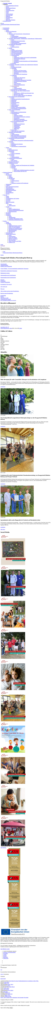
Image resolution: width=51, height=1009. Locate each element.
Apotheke (10, 177)
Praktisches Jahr (9, 232)
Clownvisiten (14, 129)
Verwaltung (8, 212)
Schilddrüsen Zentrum (13, 163)
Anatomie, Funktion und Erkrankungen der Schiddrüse (22, 165)
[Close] (1, 966)
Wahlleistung (8, 184)
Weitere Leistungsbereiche (19, 84)
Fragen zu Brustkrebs (15, 153)
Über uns (5, 195)
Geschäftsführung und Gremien (12, 198)
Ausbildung (8, 223)
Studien (15, 82)
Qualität (7, 206)
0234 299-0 (6, 982)
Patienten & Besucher (7, 172)
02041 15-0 (6, 983)
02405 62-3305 (8, 996)
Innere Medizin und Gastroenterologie (16, 96)
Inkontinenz (16, 62)
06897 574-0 (7, 995)
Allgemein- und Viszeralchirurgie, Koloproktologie (19, 33)
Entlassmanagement (10, 189)
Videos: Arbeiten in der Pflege (14, 241)
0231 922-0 (7, 985)
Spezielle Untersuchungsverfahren (18, 107)
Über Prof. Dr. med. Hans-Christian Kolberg (20, 90)
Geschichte (8, 199)
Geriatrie (10, 48)
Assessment (16, 59)
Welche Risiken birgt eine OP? (20, 171)
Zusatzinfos (13, 63)
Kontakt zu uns (11, 242)
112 (1, 969)
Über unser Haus (12, 240)
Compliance (8, 215)
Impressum (5, 957)
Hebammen (16, 73)
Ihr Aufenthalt (9, 174)
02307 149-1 (6, 988)
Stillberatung (16, 128)
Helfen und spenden (10, 202)
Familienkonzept (17, 125)
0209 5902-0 (12, 986)
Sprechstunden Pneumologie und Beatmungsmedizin (22, 140)
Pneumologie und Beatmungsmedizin (16, 138)
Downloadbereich (9, 192)
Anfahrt (7, 197)
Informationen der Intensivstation (18, 41)
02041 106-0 (9, 328)
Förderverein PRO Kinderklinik (18, 131)
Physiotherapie (11, 178)
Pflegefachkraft (11, 231)
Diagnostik (13, 166)
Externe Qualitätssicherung (14, 209)
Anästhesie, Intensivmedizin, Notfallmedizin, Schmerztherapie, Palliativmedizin (25, 38)
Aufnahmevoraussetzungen (17, 52)
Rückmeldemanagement (11, 190)
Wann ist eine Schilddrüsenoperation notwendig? (24, 170)
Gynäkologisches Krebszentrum (15, 158)
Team (12, 181)
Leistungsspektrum (15, 46)
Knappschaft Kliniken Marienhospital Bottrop (10, 24)
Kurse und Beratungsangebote (17, 121)
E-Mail (20, 328)
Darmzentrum (11, 154)
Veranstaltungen (9, 187)
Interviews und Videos (18, 94)
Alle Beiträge (3, 847)
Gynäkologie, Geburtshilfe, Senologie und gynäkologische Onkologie (23, 64)
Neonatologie (16, 118)
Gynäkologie (14, 75)
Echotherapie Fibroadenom (19, 77)
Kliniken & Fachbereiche (11, 31)
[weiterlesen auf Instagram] (13, 565)
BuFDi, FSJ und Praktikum (14, 227)
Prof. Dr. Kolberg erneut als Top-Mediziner (23, 95)
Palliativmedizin (14, 106)
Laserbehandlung (14, 36)
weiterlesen (3, 386)
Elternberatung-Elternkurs (19, 123)
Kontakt (5, 955)
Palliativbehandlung (15, 42)
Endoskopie (13, 101)
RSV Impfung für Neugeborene (20, 74)
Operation (13, 167)
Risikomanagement (12, 211)
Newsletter (5, 953)
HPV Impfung (14, 160)
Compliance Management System (15, 218)
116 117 (2, 974)
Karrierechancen (11, 236)
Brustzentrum (11, 151)
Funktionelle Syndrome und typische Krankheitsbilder (25, 57)
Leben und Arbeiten (12, 237)
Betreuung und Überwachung (20, 70)
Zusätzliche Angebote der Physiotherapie (19, 183)
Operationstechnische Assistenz (15, 229)
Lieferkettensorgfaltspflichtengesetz (15, 219)
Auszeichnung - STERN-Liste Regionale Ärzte (24, 93)
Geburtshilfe (13, 68)
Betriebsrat (8, 213)
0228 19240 (3, 978)
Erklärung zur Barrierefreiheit (9, 952)
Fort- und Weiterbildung (16, 54)
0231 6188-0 (10, 990)
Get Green (8, 200)
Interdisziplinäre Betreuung (19, 58)
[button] (3, 997)
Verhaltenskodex (11, 217)
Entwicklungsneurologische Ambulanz (22, 116)
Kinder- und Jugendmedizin (14, 109)
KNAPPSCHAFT (7, 21)
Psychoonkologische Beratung (20, 81)
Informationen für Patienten (17, 144)
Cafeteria (8, 185)
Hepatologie (13, 103)
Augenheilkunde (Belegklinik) (14, 44)
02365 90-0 (5, 991)
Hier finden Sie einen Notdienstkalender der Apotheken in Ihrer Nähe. (24, 980)
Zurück (7, 30)
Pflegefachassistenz (12, 230)
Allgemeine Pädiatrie (18, 115)
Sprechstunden (6, 27)
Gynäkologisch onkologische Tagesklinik (22, 80)
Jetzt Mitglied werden (5, 949)
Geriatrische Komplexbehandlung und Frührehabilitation (26, 61)
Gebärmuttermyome (18, 78)
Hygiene (7, 193)
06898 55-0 (7, 992)
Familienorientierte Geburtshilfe (20, 71)
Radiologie (10, 141)
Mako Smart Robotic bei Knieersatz (18, 135)
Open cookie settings (5, 1007)
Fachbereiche (6, 29)
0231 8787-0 (6, 989)
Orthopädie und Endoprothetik (14, 132)
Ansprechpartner (11, 205)
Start (4, 251)
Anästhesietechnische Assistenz (15, 225)
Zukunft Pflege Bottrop (11, 234)
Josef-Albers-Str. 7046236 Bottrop (5, 328)
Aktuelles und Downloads (16, 50)
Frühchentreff (17, 126)
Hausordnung (9, 191)
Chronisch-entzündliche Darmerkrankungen (20, 99)
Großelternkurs (17, 127)
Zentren (7, 147)
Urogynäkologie (17, 83)
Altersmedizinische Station (16, 51)
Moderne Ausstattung (12, 238)
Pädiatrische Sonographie (19, 119)
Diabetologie (14, 100)
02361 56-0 (10, 994)
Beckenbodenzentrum (13, 150)
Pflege (7, 203)
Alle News (3, 529)
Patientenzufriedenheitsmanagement (16, 210)
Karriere (5, 221)
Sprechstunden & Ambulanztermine (18, 37)
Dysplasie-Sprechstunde (16, 67)
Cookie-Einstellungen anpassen (9, 951)
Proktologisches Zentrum (13, 161)
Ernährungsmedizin (15, 102)
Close (11, 1007)
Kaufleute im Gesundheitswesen (15, 228)
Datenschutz (5, 958)
